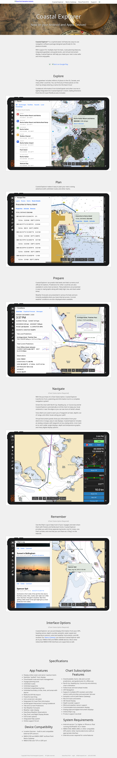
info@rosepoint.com (81, 755)
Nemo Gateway (71, 2)
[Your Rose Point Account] (99, 2)
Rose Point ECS (83, 2)
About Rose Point (66, 755)
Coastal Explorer (57, 2)
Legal (73, 755)
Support (94, 2)
